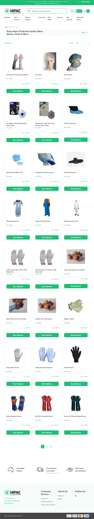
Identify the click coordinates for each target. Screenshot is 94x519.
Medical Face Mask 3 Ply (14, 172)
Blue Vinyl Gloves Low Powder (16, 319)
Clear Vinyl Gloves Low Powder (74, 270)
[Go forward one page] (51, 447)
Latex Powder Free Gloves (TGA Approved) (45, 271)
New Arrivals (16, 18)
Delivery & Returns (47, 502)
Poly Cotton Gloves (12, 367)
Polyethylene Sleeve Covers (44, 172)
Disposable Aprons (12, 221)
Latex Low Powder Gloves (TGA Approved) (16, 271)
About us (61, 496)
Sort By (71, 43)
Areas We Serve (80, 18)
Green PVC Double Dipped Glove (75, 416)
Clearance (42, 17)
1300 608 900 (85, 2)
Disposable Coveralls (71, 221)
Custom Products (28, 18)
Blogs (60, 499)
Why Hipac (49, 18)
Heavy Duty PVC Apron (43, 221)
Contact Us (44, 498)
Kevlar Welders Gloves (13, 416)
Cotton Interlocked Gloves (44, 367)
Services (60, 17)
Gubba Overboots (70, 172)
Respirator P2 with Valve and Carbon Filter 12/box (44, 124)
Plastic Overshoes (70, 123)
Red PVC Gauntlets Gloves (44, 416)
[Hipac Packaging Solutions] (12, 11)
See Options (18, 91)
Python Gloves (69, 367)
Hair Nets (38, 75)
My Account (69, 18)
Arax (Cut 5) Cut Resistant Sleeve (17, 75)
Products (7, 17)
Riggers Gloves (69, 319)
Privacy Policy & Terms (48, 505)
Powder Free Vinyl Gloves (43, 319)
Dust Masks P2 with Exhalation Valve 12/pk (16, 124)
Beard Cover (68, 75)
